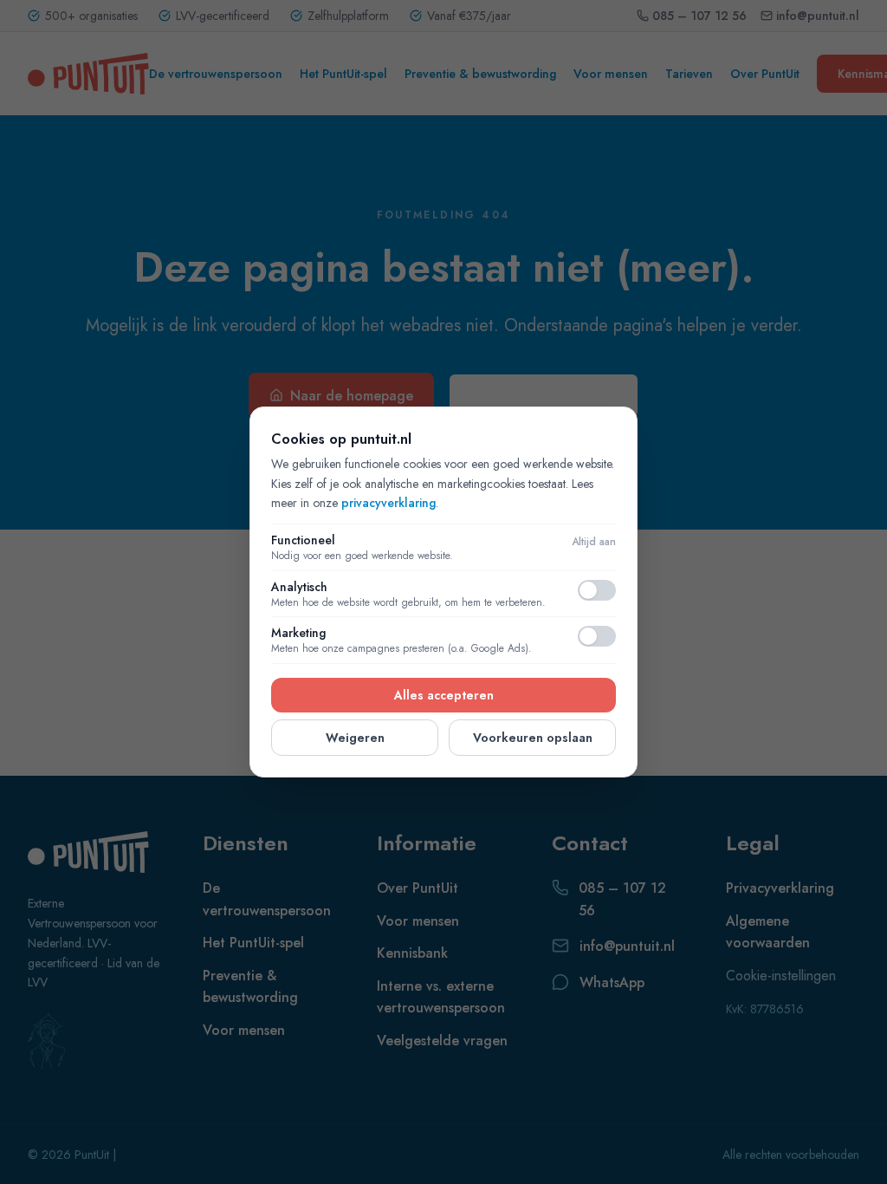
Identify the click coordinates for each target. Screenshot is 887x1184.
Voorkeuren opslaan (532, 737)
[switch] (597, 590)
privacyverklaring (388, 502)
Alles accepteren (444, 695)
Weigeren (355, 737)
